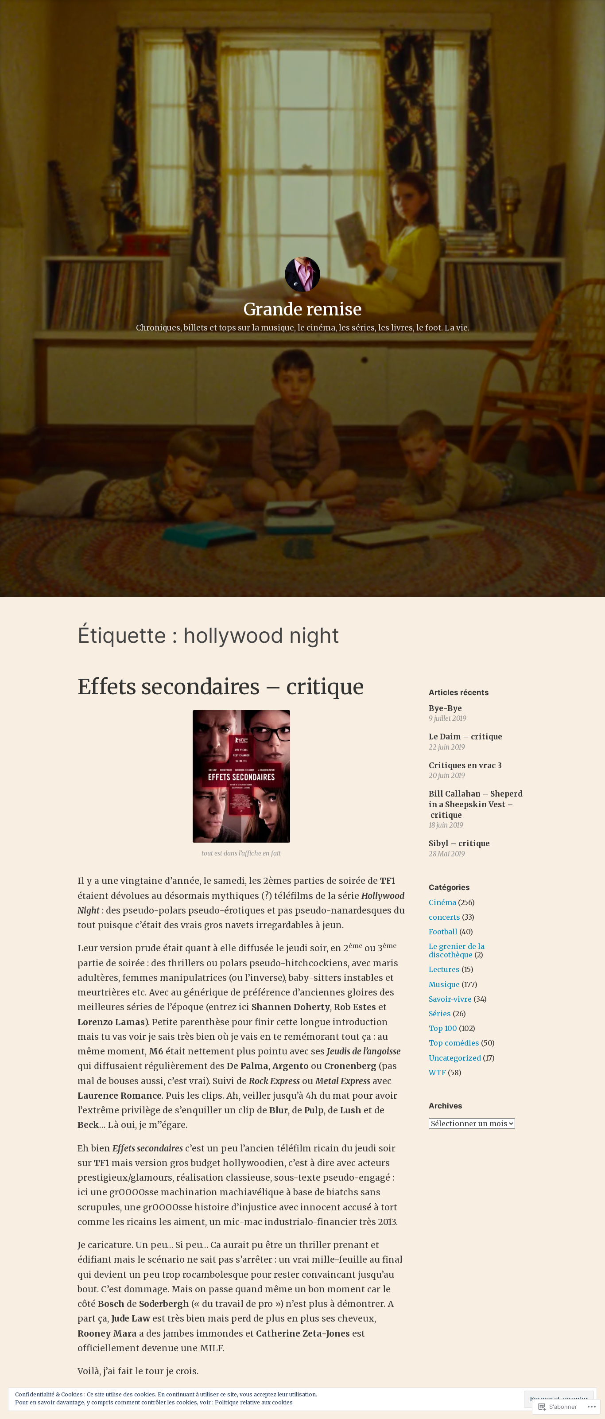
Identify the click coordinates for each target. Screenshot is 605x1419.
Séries (440, 1013)
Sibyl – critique (459, 843)
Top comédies (454, 1042)
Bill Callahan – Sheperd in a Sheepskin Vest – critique (476, 804)
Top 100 (443, 1028)
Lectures (444, 969)
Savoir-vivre (450, 999)
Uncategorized (455, 1058)
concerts (444, 917)
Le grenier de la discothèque (457, 950)
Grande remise (303, 309)
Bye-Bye (445, 708)
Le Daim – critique (465, 737)
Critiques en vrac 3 (465, 765)
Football (443, 931)
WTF (437, 1072)
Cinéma (442, 902)
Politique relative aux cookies (254, 1402)
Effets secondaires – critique (221, 687)
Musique (444, 984)
